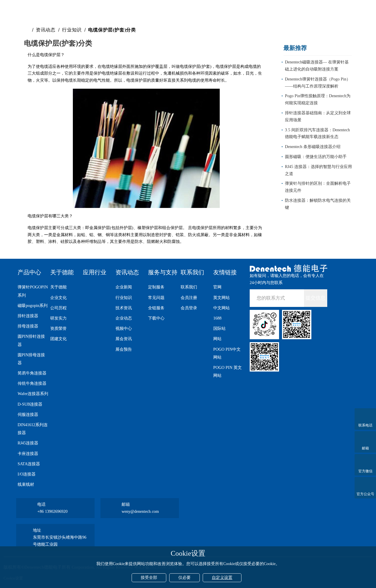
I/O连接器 (27, 474)
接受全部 (149, 577)
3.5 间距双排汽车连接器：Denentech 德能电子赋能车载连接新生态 (317, 133)
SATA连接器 (29, 464)
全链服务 (156, 308)
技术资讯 (123, 308)
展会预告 (123, 349)
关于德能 (62, 272)
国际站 (219, 328)
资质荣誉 (58, 328)
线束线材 (26, 484)
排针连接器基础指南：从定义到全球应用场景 (318, 116)
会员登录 (189, 308)
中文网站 (221, 308)
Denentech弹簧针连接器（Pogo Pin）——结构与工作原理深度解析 (317, 82)
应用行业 (94, 272)
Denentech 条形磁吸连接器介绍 (312, 147)
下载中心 (156, 318)
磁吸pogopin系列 (33, 305)
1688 (217, 318)
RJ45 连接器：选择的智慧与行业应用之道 (318, 170)
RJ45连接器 (28, 443)
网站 (217, 339)
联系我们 (192, 272)
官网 (217, 287)
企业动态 (123, 318)
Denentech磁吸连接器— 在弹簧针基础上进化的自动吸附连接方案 (317, 65)
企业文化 (58, 297)
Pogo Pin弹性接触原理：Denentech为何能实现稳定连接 (317, 99)
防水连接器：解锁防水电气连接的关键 (318, 204)
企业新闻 (123, 287)
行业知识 (72, 29)
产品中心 (29, 272)
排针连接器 (28, 316)
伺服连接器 (28, 414)
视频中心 (123, 328)
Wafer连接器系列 (33, 394)
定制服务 (156, 287)
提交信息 (315, 298)
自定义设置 (222, 577)
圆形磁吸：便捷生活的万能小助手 (316, 156)
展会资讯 (123, 339)
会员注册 (189, 297)
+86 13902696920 (52, 511)
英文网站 (221, 297)
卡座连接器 (28, 453)
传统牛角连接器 (32, 383)
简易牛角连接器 (32, 373)
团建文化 (58, 339)
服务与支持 (162, 272)
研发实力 (58, 318)
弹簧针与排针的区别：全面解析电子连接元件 (318, 187)
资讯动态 (46, 29)
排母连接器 (28, 326)
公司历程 (58, 308)
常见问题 (156, 297)
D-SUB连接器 (30, 404)
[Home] (27, 29)
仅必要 (184, 577)
